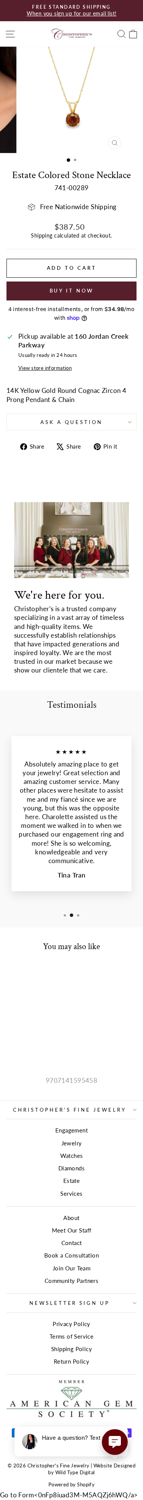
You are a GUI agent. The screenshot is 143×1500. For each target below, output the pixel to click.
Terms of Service (72, 1336)
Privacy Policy (71, 1323)
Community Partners (71, 1280)
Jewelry (71, 1143)
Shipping (41, 235)
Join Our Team (71, 1268)
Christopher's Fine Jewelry (69, 1110)
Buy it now (72, 291)
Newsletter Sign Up (69, 1303)
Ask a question (71, 422)
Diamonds (71, 1168)
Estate (71, 1180)
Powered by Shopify (71, 1484)
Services (71, 1193)
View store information (45, 368)
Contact (71, 1242)
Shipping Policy (71, 1348)
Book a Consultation (71, 1255)
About (71, 1217)
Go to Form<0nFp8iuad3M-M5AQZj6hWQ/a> (69, 1495)
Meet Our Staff (72, 1230)
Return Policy (71, 1361)
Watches (71, 1155)
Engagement (71, 1130)
